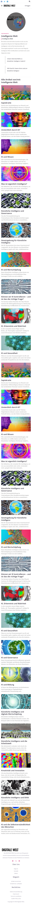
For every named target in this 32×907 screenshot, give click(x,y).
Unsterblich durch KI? (10, 130)
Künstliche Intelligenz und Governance (12, 212)
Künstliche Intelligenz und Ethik (15, 797)
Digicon (16, 869)
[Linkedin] (7, 1)
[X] (16, 861)
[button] (29, 1)
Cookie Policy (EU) (16, 898)
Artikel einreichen (16, 881)
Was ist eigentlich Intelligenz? (14, 184)
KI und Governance (9, 657)
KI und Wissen (7, 157)
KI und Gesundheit (9, 353)
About (16, 873)
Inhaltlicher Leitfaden (16, 883)
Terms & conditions (16, 896)
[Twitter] (4, 1)
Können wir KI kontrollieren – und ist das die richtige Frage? (16, 297)
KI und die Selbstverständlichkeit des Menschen (15, 825)
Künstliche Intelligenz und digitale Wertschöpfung (12, 712)
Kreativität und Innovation (12, 770)
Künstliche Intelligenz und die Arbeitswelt (14, 742)
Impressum (16, 894)
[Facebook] (1, 1)
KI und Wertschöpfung (11, 269)
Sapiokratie (6, 103)
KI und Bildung (7, 684)
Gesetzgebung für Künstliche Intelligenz (14, 241)
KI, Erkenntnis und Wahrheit (13, 326)
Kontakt (16, 871)
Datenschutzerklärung (16, 891)
